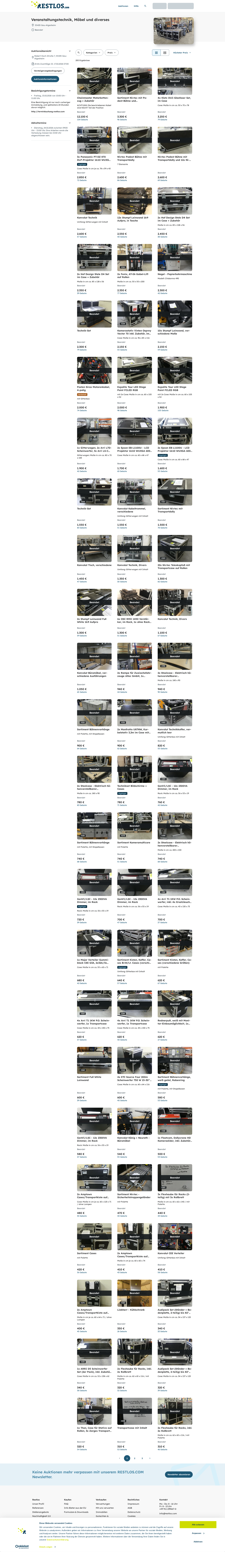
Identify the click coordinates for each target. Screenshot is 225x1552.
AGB (130, 1508)
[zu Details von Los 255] (175, 781)
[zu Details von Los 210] (134, 384)
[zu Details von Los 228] (175, 1365)
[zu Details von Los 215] (175, 1424)
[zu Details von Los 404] (134, 504)
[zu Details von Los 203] (94, 384)
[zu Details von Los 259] (175, 94)
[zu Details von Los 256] (94, 154)
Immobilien (101, 1512)
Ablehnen (198, 1542)
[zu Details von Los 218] (134, 94)
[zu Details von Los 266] (134, 1016)
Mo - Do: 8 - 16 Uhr (168, 1504)
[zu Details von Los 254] (134, 896)
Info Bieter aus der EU (75, 1508)
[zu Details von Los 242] (175, 269)
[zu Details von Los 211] (175, 384)
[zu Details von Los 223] (175, 1074)
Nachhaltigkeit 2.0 (41, 1516)
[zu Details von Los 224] (175, 957)
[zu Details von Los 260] (94, 1074)
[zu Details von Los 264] (134, 1074)
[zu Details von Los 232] (134, 725)
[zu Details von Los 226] (94, 838)
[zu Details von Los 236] (134, 668)
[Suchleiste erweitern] (145, 6)
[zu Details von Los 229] (94, 269)
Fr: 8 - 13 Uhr (165, 1506)
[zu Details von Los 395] (94, 781)
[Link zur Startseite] (50, 4)
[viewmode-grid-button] (156, 52)
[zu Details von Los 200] (94, 94)
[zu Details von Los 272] (94, 1191)
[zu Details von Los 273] (134, 838)
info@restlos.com (168, 1513)
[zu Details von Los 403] (175, 1248)
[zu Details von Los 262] (175, 896)
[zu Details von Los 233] (94, 1365)
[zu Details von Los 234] (134, 326)
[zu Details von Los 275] (94, 1306)
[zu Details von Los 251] (134, 445)
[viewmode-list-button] (165, 52)
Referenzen (38, 1508)
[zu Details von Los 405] (134, 559)
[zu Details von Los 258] (94, 504)
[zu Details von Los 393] (94, 559)
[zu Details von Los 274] (94, 1248)
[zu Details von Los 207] (175, 1191)
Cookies (132, 1516)
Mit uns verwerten (105, 1508)
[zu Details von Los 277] (175, 1016)
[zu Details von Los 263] (94, 1016)
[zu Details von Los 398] (134, 1133)
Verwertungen (103, 1504)
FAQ (66, 1504)
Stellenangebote (40, 1512)
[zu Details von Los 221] (175, 154)
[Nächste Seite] (150, 1458)
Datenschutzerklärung (57, 1540)
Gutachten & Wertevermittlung (104, 1517)
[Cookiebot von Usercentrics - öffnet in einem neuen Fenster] (22, 1547)
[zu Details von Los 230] (175, 213)
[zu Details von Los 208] (134, 1424)
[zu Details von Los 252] (94, 896)
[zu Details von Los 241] (134, 269)
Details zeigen (45, 1547)
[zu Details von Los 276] (134, 1248)
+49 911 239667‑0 (167, 1509)
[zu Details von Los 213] (134, 1191)
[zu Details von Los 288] (94, 1424)
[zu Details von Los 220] (134, 154)
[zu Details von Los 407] (134, 213)
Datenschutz (134, 1512)
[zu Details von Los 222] (94, 725)
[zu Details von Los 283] (134, 1306)
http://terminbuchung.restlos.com (48, 111)
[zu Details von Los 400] (94, 668)
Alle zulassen (198, 1524)
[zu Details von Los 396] (175, 668)
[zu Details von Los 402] (134, 957)
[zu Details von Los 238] (94, 445)
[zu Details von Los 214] (134, 1365)
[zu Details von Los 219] (175, 559)
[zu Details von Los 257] (94, 326)
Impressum (133, 1504)
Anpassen (196, 1533)
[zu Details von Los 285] (94, 957)
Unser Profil (38, 1504)
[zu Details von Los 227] (175, 1306)
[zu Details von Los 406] (175, 613)
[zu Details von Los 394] (175, 838)
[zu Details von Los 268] (175, 1133)
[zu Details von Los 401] (175, 725)
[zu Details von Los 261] (94, 613)
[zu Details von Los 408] (134, 781)
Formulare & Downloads (76, 1512)
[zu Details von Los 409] (134, 613)
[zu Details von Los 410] (175, 326)
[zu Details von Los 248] (94, 213)
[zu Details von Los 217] (175, 504)
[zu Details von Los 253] (94, 1133)
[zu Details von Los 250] (175, 445)
